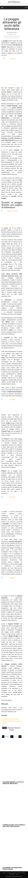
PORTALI (17, 874)
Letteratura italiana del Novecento (11, 36)
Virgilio (11, 730)
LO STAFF (3, 872)
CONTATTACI (14, 872)
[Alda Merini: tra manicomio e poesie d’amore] (14, 847)
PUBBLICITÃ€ (11, 874)
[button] (26, 7)
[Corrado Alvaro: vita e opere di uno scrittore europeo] (14, 804)
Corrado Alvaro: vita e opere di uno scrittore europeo (14, 825)
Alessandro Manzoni (13, 728)
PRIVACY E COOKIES (21, 872)
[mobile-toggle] (2, 7)
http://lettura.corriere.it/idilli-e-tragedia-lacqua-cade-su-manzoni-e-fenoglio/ (11, 721)
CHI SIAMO (9, 872)
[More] (20, 736)
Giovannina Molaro (12, 32)
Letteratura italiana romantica (11, 37)
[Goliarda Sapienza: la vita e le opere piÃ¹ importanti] (14, 761)
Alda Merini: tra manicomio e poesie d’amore (12, 868)
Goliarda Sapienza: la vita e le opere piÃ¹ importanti (13, 782)
